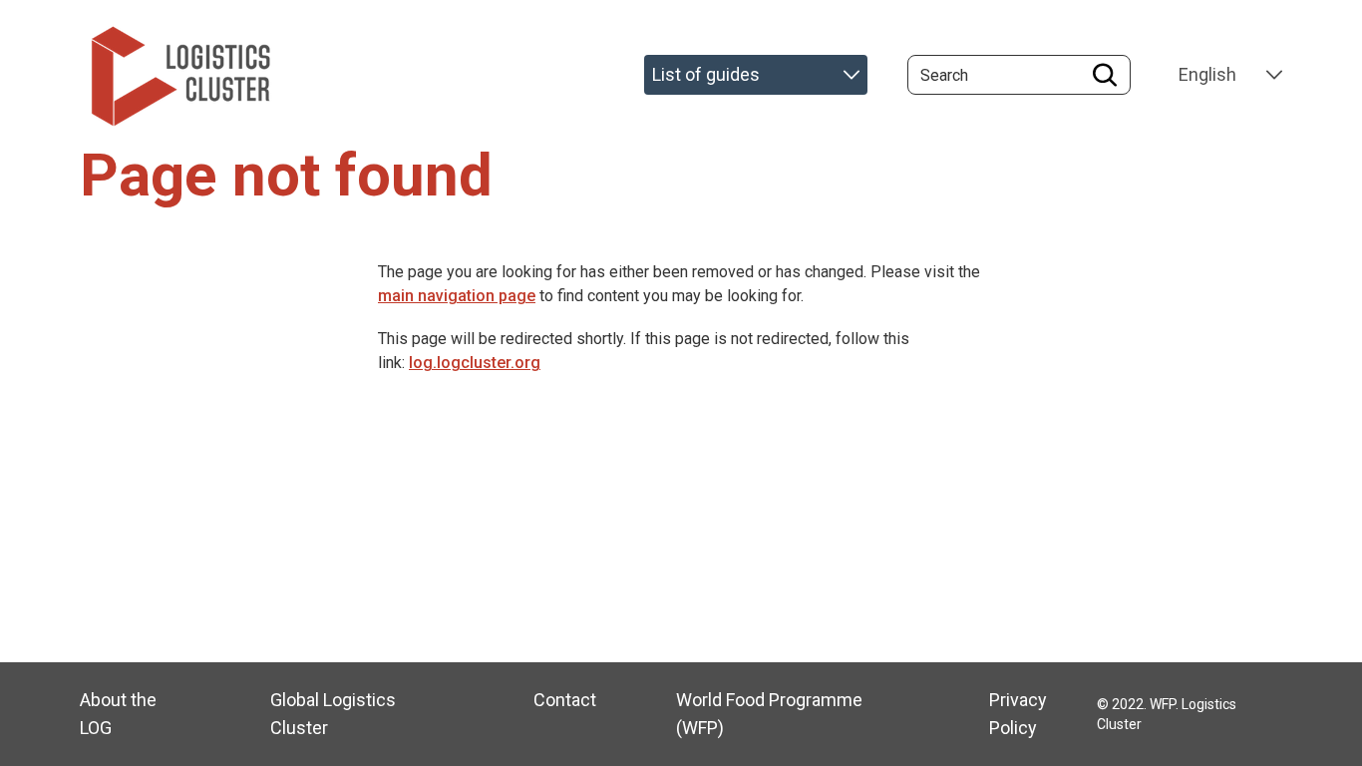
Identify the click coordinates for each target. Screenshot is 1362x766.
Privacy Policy (1018, 713)
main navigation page (456, 295)
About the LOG (118, 713)
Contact (564, 699)
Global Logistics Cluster (333, 713)
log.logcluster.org (474, 362)
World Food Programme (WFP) (769, 713)
